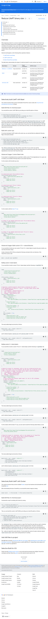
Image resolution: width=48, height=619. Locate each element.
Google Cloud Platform (6, 604)
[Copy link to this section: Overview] (9, 40)
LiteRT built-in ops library (9, 55)
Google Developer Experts (7, 580)
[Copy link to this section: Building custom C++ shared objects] (19, 344)
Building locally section (13, 551)
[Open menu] (2, 1)
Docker (23, 484)
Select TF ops (15, 209)
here (7, 486)
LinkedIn (18, 582)
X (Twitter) (19, 584)
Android (34, 576)
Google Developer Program (7, 576)
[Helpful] (44, 15)
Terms (3, 613)
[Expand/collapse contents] (8, 22)
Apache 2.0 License (18, 566)
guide (16, 553)
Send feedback (41, 18)
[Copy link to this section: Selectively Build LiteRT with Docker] (27, 481)
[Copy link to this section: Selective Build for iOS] (18, 548)
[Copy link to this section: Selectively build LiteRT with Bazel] (25, 99)
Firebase (34, 580)
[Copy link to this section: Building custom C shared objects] (18, 263)
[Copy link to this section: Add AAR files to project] (19, 537)
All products (4, 608)
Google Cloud (35, 586)
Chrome (34, 578)
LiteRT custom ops (8, 57)
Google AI (3, 606)
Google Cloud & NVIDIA (6, 584)
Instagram (19, 580)
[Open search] (32, 1)
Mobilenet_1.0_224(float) (7, 68)
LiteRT (19, 15)
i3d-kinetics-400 (5, 82)
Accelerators (4, 582)
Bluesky (18, 578)
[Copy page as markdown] (29, 19)
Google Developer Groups (6, 578)
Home (3, 15)
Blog (18, 576)
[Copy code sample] (45, 113)
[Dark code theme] (43, 113)
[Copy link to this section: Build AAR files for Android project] (22, 108)
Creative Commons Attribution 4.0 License (35, 565)
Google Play (34, 588)
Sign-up (29, 9)
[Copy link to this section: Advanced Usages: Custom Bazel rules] (25, 154)
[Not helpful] (45, 15)
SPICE (3, 73)
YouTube (19, 586)
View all (34, 590)
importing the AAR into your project (20, 540)
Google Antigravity (36, 584)
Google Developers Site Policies (35, 566)
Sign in (45, 1)
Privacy (6, 613)
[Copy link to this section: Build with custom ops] (15, 130)
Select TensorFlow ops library (10, 59)
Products (7, 15)
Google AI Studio (35, 582)
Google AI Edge (6, 5)
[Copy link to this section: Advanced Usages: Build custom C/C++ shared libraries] (34, 245)
